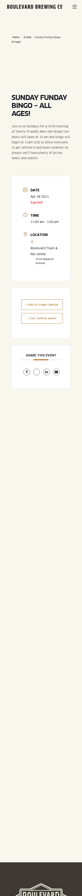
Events (27, 37)
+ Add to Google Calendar (42, 304)
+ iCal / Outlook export (42, 318)
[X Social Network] (36, 372)
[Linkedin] (46, 372)
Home (15, 37)
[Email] (56, 372)
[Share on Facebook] (26, 372)
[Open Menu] (74, 7)
